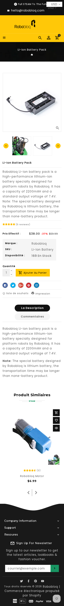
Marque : (11, 243)
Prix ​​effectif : (12, 233)
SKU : (8, 249)
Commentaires (32, 317)
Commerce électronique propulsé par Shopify (32, 593)
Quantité (9, 266)
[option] (42, 146)
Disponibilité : (15, 255)
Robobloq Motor (32, 476)
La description (32, 308)
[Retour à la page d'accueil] (32, 55)
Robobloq (39, 244)
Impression (42, 294)
